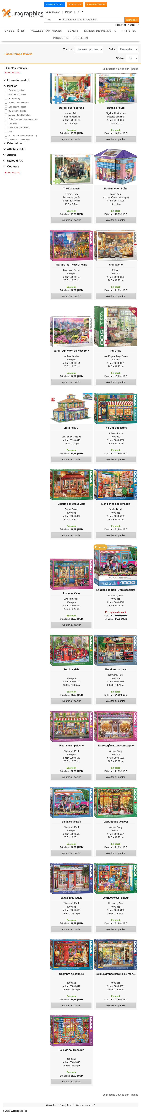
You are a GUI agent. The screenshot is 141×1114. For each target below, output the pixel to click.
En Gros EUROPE (54, 4)
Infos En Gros (75, 4)
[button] (54, 12)
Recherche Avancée (125, 24)
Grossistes (51, 1105)
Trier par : (68, 49)
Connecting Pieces (17, 106)
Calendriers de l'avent (19, 127)
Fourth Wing (14, 98)
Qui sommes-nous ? (85, 1105)
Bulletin (81, 38)
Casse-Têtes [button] (15, 30)
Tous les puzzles (16, 90)
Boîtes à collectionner (19, 102)
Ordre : (112, 49)
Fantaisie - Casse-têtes (19, 139)
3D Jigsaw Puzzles (17, 110)
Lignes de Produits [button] (100, 30)
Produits (62, 38)
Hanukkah (13, 123)
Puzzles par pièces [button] (46, 30)
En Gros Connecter (96, 4)
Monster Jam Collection (20, 115)
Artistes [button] (129, 30)
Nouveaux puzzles (17, 94)
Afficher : (120, 58)
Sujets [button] (73, 30)
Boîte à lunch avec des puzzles (23, 119)
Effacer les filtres (12, 72)
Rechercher (131, 19)
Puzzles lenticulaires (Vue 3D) (23, 135)
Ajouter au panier (71, 139)
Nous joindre (66, 1105)
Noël (11, 131)
